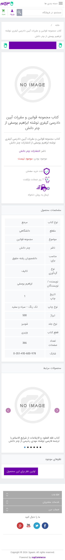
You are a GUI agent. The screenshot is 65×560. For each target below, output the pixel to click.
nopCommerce (39, 557)
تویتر (36, 525)
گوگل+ (20, 525)
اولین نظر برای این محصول (21, 471)
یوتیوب (28, 525)
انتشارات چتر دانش (29, 151)
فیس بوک (45, 525)
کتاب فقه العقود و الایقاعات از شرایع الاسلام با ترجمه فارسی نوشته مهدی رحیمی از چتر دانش (34, 439)
